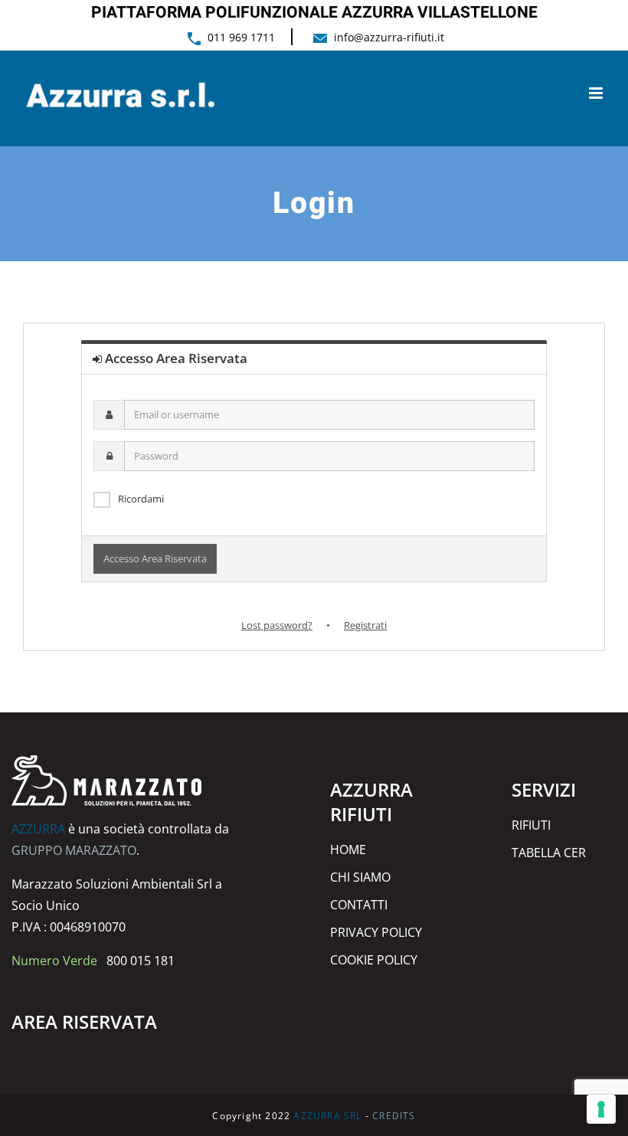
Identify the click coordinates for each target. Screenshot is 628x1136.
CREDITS (393, 1115)
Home (348, 849)
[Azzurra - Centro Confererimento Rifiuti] (106, 766)
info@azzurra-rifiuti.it (389, 37)
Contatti (359, 904)
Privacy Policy (376, 932)
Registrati (365, 625)
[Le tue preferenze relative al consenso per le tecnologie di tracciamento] (601, 1109)
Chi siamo (360, 877)
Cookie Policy (373, 959)
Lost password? (276, 625)
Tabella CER (549, 852)
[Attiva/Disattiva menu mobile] (597, 93)
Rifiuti (531, 825)
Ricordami (141, 499)
